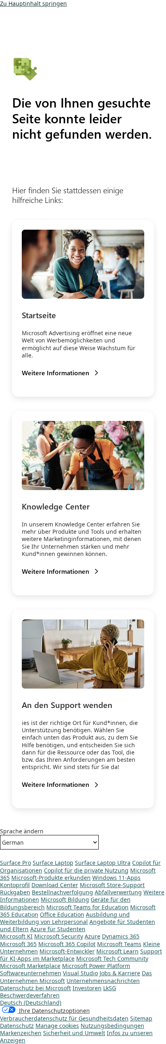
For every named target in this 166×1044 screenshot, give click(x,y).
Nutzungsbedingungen (112, 1025)
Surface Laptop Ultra (103, 862)
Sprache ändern (22, 831)
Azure (92, 936)
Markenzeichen (21, 1033)
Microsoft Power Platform (96, 966)
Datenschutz (17, 1025)
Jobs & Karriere (120, 973)
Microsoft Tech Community (112, 958)
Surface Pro (15, 862)
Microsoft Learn (117, 951)
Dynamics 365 (120, 936)
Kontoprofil (15, 885)
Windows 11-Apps (116, 877)
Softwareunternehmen (30, 973)
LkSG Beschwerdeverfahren (58, 991)
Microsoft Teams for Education (87, 907)
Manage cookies (57, 1025)
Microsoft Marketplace (30, 966)
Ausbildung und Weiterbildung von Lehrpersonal (65, 918)
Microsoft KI (16, 936)
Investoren (87, 988)
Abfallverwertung (118, 892)
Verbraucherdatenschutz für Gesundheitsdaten (64, 1018)
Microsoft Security (58, 936)
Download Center (54, 885)
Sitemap (141, 1018)
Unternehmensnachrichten (103, 981)
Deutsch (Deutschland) (30, 1002)
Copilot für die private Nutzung (86, 870)
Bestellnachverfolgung (62, 892)
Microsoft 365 (18, 944)
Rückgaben (15, 892)
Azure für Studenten (57, 929)
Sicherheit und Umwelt (74, 1033)
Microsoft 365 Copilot (66, 944)
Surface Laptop (53, 862)
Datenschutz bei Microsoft (35, 988)
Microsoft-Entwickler (67, 951)
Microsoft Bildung (65, 899)
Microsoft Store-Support (112, 885)
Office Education (62, 914)
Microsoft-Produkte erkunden (51, 877)
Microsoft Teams (119, 944)
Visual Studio (80, 973)
